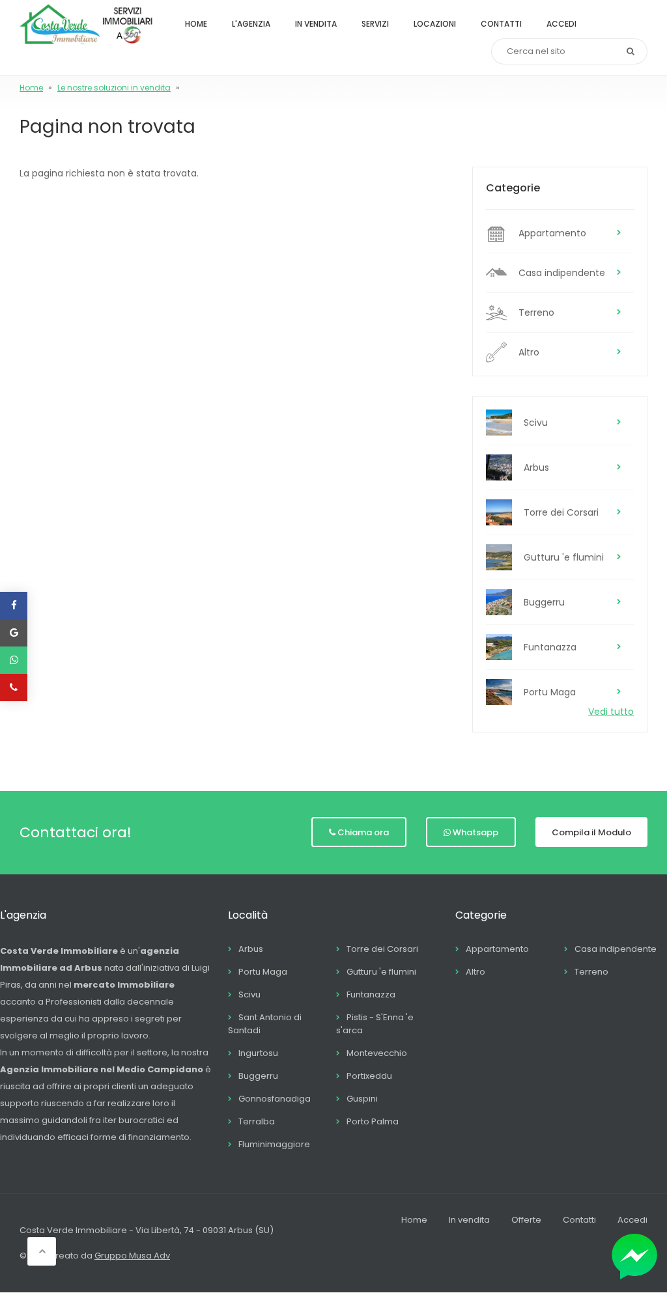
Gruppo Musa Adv (132, 1255)
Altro (528, 352)
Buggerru (544, 602)
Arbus (536, 467)
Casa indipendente (561, 272)
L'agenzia (251, 23)
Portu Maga (550, 692)
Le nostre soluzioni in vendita (114, 87)
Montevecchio (377, 1053)
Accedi (561, 23)
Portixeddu (369, 1076)
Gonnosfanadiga (274, 1098)
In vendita (316, 23)
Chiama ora (363, 832)
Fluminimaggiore (274, 1144)
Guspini (362, 1098)
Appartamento (552, 233)
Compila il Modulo (591, 832)
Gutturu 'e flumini (564, 557)
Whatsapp (475, 832)
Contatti (501, 23)
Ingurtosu (258, 1053)
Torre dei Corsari (561, 512)
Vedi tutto (611, 711)
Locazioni (435, 23)
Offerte (526, 1220)
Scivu (536, 422)
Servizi (375, 23)
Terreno (536, 312)
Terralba (256, 1121)
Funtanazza (550, 647)
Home (196, 23)
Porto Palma (373, 1121)
